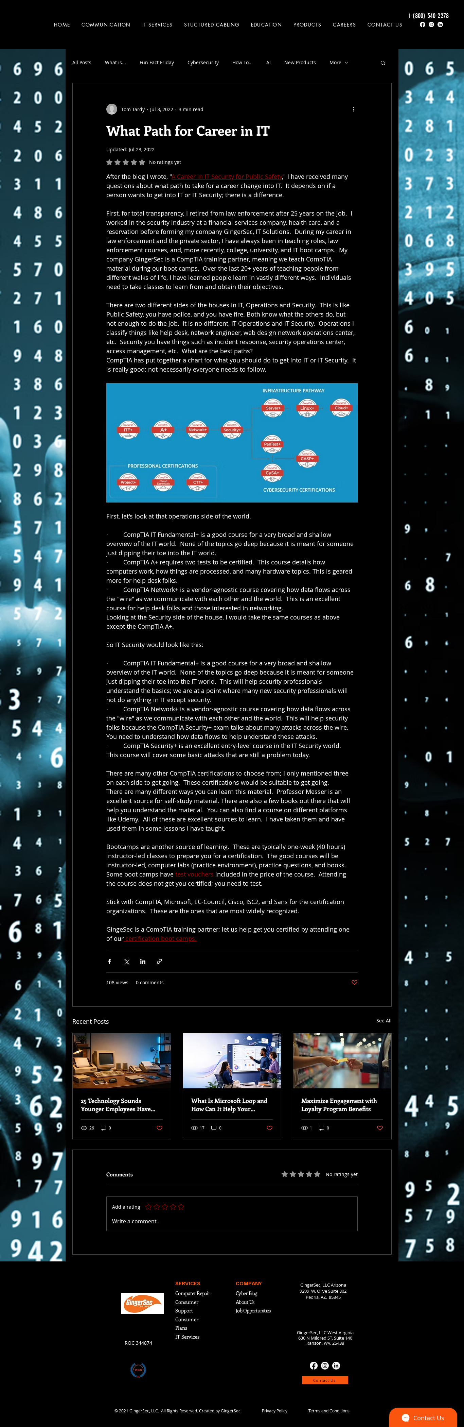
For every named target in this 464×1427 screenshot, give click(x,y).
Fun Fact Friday (157, 62)
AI (268, 62)
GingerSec (230, 1410)
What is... (115, 62)
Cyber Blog (247, 1293)
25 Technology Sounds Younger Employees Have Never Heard (116, 1105)
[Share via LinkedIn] (143, 961)
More (335, 62)
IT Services (187, 1336)
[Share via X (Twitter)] (126, 961)
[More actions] (354, 109)
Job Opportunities (253, 1310)
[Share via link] (159, 961)
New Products (300, 62)
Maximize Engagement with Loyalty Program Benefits (339, 1105)
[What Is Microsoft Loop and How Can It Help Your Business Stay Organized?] (232, 1060)
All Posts (81, 62)
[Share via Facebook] (109, 961)
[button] (106, 24)
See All (384, 1020)
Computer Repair (192, 1293)
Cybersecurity (203, 62)
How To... (242, 62)
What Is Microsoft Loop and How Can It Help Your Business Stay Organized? (229, 1105)
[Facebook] (422, 24)
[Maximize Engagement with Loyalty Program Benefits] (342, 1060)
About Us (245, 1301)
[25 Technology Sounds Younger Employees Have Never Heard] (122, 1060)
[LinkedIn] (440, 24)
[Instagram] (431, 24)
